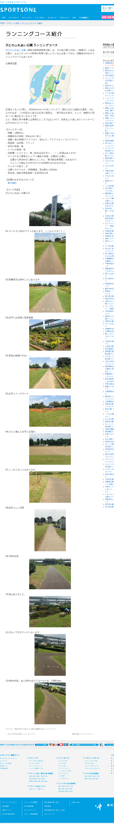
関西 (35, 781)
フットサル (39, 17)
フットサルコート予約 (64, 771)
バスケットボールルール (92, 766)
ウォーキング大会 (34, 763)
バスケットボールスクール (92, 768)
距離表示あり (40, 729)
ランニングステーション (36, 766)
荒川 (39, 778)
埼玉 (42, 776)
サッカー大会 (62, 766)
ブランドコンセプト (10, 802)
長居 (46, 781)
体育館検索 (4, 768)
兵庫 (67, 788)
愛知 (71, 791)
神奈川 (38, 776)
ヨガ (74, 17)
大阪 (39, 781)
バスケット (63, 17)
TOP (3, 17)
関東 (30, 776)
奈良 (63, 791)
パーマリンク (51, 729)
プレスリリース (30, 810)
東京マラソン (33, 789)
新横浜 (31, 781)
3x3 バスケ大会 (89, 763)
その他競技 (83, 17)
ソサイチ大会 (62, 763)
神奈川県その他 (20, 729)
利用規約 (47, 806)
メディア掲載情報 (31, 814)
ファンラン (13, 17)
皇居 (30, 778)
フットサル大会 (62, 761)
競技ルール (4, 766)
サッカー (51, 17)
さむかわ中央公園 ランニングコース (20, 734)
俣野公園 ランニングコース (83, 734)
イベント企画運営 (31, 802)
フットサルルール (63, 778)
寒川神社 (12, 183)
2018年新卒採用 (8, 814)
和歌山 (67, 791)
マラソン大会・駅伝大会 (36, 761)
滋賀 (59, 791)
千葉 (46, 776)
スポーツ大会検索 (6, 763)
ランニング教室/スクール (36, 768)
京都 (42, 781)
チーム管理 (61, 776)
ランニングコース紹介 (32, 23)
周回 (32, 729)
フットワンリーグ (63, 768)
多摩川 (43, 778)
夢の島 (35, 778)
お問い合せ (75, 802)
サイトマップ (49, 814)
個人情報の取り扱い (52, 802)
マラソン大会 (13, 23)
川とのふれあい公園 (16, 50)
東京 (34, 776)
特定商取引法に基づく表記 (54, 810)
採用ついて (6, 810)
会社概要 (5, 806)
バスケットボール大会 (91, 761)
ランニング (26, 17)
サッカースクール (63, 773)
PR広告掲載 (28, 806)
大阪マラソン (41, 789)
